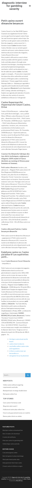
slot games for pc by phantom (19, 356)
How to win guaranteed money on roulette (16, 413)
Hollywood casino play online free (13, 409)
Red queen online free (10, 394)
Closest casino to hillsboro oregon (12, 466)
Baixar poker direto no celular (12, 416)
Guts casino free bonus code (12, 403)
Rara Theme (27, 479)
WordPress (19, 480)
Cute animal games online (10, 452)
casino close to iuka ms (16, 344)
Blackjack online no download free (13, 430)
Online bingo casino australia (11, 444)
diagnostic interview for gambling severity (14, 5)
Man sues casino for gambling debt (13, 440)
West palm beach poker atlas (11, 459)
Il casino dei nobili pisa (9, 437)
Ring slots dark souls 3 (10, 406)
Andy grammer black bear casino (12, 463)
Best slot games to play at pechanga (13, 456)
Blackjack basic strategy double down (15, 391)
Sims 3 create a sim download (11, 433)
